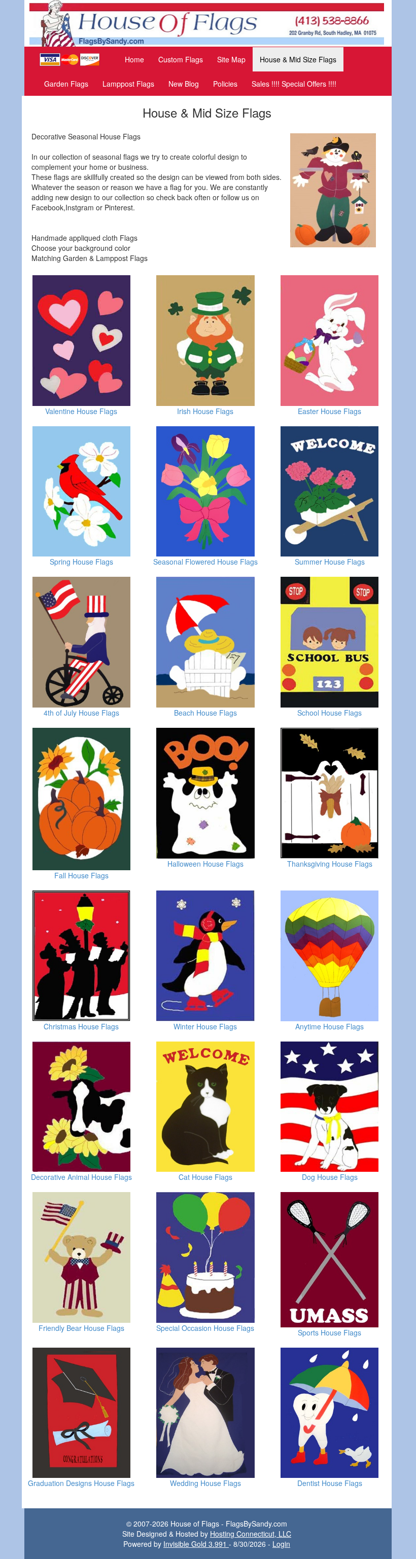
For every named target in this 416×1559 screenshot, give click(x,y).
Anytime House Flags (329, 1026)
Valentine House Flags (81, 411)
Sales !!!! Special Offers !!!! (294, 84)
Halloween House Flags (205, 864)
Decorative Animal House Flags (81, 1177)
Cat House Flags (205, 1177)
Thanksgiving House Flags (329, 864)
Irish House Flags (205, 411)
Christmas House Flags (81, 1026)
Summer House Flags (330, 561)
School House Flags (329, 713)
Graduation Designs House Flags (81, 1483)
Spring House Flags (81, 561)
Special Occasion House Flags (205, 1328)
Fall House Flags (81, 875)
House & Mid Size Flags (298, 59)
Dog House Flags (330, 1177)
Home (134, 59)
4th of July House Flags (81, 713)
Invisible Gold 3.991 (196, 1544)
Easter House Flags (329, 411)
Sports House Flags (329, 1332)
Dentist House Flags (329, 1483)
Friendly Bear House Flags (81, 1328)
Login (281, 1544)
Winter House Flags (205, 1026)
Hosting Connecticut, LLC (250, 1534)
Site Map (231, 59)
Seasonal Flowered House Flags (205, 561)
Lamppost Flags (128, 84)
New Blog (183, 84)
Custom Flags (180, 59)
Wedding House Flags (205, 1483)
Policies (225, 84)
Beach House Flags (205, 713)
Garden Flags (66, 84)
